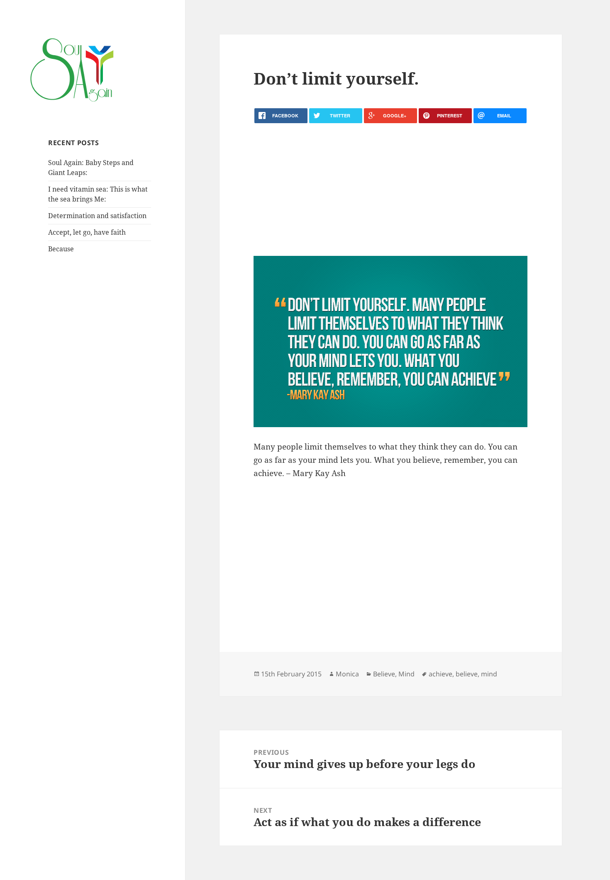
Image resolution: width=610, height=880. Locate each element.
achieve (440, 673)
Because (61, 248)
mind (489, 673)
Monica (347, 673)
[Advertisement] (390, 189)
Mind (406, 673)
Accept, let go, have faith (87, 232)
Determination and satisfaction (97, 215)
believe (467, 673)
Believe (384, 673)
